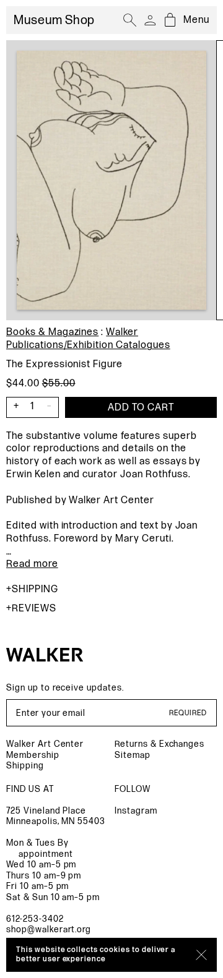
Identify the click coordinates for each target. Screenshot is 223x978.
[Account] (150, 20)
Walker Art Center (45, 744)
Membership (32, 755)
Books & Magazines (52, 332)
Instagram (136, 811)
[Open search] (130, 20)
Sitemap (133, 755)
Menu (196, 20)
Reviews (34, 608)
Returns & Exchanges (159, 744)
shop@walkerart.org (48, 929)
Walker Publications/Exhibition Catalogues (88, 338)
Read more (32, 564)
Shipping (35, 589)
